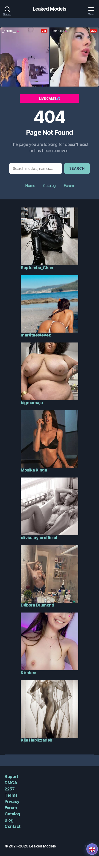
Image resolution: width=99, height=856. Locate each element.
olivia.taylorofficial (39, 537)
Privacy (12, 801)
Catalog (49, 185)
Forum (69, 185)
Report (11, 776)
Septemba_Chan (37, 267)
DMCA (11, 782)
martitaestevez (36, 335)
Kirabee (28, 672)
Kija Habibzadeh (36, 740)
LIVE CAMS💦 (49, 98)
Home (30, 185)
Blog (9, 820)
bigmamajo (32, 402)
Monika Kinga (34, 470)
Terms (11, 795)
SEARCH (77, 168)
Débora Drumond (37, 605)
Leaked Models (50, 8)
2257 (10, 789)
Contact (12, 826)
